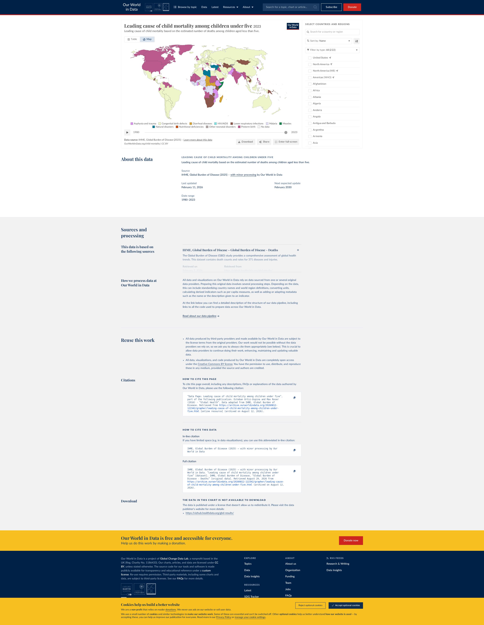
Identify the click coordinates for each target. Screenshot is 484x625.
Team (288, 583)
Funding (290, 576)
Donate (352, 7)
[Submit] (314, 7)
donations (170, 610)
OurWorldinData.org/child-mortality (142, 144)
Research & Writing (338, 564)
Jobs (288, 589)
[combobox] (291, 7)
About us (290, 564)
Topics (247, 564)
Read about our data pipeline (199, 316)
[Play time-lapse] (127, 132)
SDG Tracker (251, 596)
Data (204, 7)
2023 (294, 132)
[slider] (286, 132)
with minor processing (243, 175)
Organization (292, 570)
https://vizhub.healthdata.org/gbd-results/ (210, 513)
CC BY (165, 144)
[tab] (132, 39)
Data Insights (252, 576)
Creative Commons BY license (215, 364)
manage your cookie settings (250, 617)
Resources (229, 7)
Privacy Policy (223, 617)
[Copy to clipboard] (291, 398)
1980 (136, 132)
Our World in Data (131, 7)
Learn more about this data (198, 140)
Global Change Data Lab (174, 558)
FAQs (180, 578)
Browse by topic (187, 7)
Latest (215, 7)
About (246, 7)
